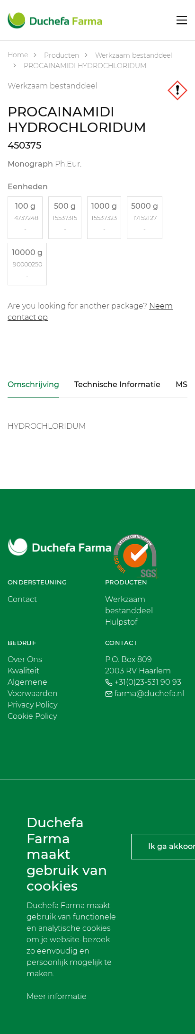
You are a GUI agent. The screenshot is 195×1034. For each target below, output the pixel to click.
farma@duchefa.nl (149, 693)
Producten (60, 55)
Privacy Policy (32, 704)
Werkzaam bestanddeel (132, 55)
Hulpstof (121, 622)
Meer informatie (57, 996)
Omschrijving (33, 384)
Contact (22, 599)
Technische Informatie (117, 384)
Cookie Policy (32, 716)
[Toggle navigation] (182, 20)
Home (18, 55)
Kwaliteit (23, 670)
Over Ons (25, 659)
